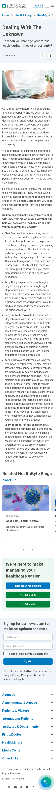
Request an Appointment (28, 585)
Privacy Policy (20, 675)
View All (6, 479)
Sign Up (28, 661)
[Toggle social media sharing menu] (42, 55)
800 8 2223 (30, 595)
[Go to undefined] (4, 787)
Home (5, 15)
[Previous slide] (24, 549)
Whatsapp (30, 604)
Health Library (23, 15)
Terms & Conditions (36, 653)
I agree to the (28, 653)
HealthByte (43, 15)
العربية (38, 6)
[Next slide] (32, 549)
